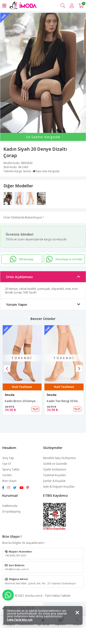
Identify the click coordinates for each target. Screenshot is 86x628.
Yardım (7, 475)
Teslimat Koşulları (54, 475)
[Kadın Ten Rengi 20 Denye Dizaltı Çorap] (30, 198)
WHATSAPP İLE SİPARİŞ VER (8, 595)
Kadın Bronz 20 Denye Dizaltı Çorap (29, 401)
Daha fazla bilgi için (19, 619)
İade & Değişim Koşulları (59, 486)
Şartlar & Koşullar (54, 481)
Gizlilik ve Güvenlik (55, 464)
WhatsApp (26, 259)
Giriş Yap (8, 458)
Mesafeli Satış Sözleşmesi (59, 458)
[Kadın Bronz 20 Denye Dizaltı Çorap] (19, 198)
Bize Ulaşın (9, 481)
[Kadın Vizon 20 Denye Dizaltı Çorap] (41, 198)
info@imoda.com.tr (17, 569)
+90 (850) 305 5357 (15, 555)
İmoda (9, 395)
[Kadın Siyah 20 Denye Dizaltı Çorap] (8, 198)
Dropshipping (11, 511)
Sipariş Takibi (10, 469)
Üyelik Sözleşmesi (54, 469)
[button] (79, 368)
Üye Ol (6, 464)
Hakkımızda (9, 506)
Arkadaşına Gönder (69, 259)
